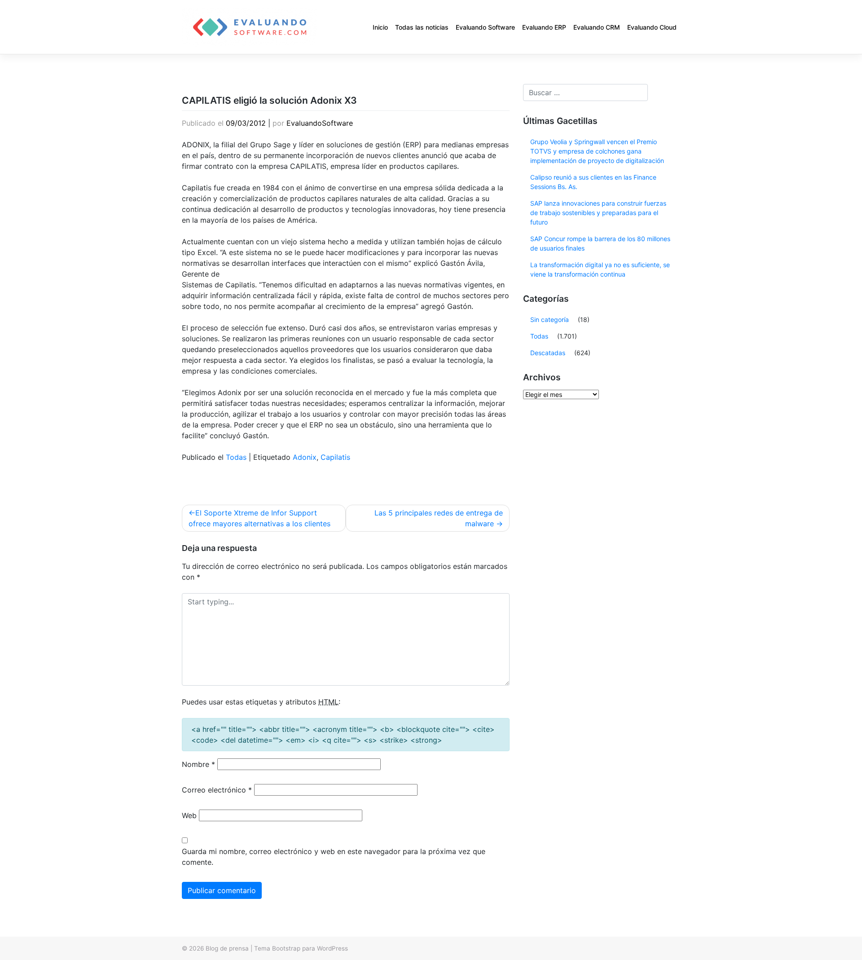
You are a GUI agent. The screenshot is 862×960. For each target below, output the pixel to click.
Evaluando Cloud (652, 27)
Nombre (198, 764)
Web (189, 815)
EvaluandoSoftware (319, 123)
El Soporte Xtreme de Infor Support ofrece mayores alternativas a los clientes (259, 518)
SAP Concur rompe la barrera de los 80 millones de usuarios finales (600, 243)
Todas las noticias (422, 27)
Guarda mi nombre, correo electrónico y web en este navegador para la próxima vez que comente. (333, 857)
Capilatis (335, 457)
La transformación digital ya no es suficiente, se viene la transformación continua (600, 269)
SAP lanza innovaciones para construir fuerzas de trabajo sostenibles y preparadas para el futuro (598, 212)
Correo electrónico (217, 789)
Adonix (305, 457)
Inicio (380, 27)
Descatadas (547, 353)
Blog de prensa (227, 948)
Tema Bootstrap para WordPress (301, 948)
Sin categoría (549, 319)
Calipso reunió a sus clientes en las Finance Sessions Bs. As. (593, 181)
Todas (236, 457)
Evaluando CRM (596, 27)
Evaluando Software (485, 27)
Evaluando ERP (544, 27)
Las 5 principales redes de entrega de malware (438, 518)
